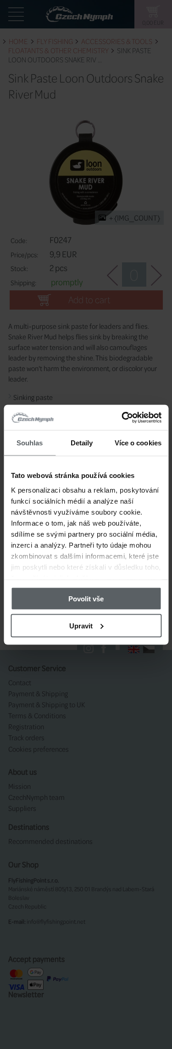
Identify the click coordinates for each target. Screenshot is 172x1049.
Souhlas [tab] (30, 443)
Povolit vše (86, 599)
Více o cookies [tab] (138, 443)
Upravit (81, 625)
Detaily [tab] (82, 443)
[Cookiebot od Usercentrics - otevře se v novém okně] (122, 417)
